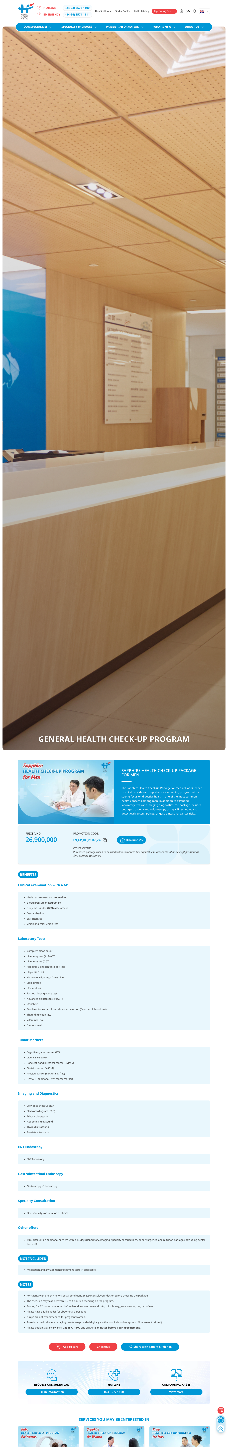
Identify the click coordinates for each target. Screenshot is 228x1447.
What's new (162, 27)
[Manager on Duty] (188, 11)
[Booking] (221, 1410)
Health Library (141, 11)
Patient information (122, 27)
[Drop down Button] (204, 11)
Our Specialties (35, 27)
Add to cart (70, 1347)
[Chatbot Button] (220, 1419)
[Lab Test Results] (181, 11)
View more (176, 1392)
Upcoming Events (164, 11)
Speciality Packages (76, 27)
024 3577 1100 (114, 1392)
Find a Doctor (122, 11)
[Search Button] (195, 11)
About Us (192, 27)
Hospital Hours (103, 11)
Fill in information (52, 1392)
